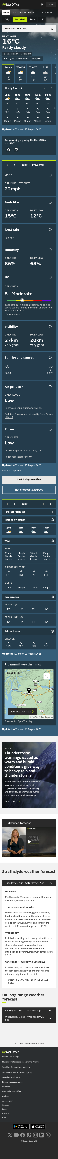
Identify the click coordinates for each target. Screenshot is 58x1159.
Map (32, 19)
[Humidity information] (49, 249)
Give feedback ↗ (20, 12)
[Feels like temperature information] (49, 202)
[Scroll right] (52, 88)
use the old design (42, 12)
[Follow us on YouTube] (16, 1135)
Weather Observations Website (16, 1067)
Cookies (5, 1105)
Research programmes (12, 1082)
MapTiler (35, 717)
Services (6, 1086)
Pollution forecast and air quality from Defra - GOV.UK (29, 416)
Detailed (20, 19)
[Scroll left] (44, 88)
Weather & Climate (11, 1077)
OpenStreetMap (47, 717)
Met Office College (10, 1056)
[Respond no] (16, 149)
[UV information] (49, 277)
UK (42, 19)
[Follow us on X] (9, 1135)
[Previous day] (7, 165)
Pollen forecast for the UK (18, 456)
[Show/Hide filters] (52, 512)
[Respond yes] (8, 149)
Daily (7, 19)
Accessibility (7, 1101)
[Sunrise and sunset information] (49, 357)
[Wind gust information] (49, 175)
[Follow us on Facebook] (22, 1135)
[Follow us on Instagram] (35, 1135)
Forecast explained (12, 470)
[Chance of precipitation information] (49, 229)
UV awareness (12, 314)
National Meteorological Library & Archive (20, 1062)
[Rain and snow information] (52, 631)
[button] (29, 691)
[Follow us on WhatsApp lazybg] (48, 1135)
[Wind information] (52, 541)
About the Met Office (11, 1091)
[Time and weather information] (52, 519)
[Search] (51, 28)
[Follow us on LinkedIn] (41, 1135)
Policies (5, 1096)
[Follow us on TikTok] (28, 1135)
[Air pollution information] (49, 386)
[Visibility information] (49, 326)
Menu (51, 4)
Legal (4, 1109)
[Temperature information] (52, 597)
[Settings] (42, 4)
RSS (4, 1117)
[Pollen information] (49, 429)
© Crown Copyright (29, 1141)
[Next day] (14, 165)
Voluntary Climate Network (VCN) (17, 1072)
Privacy (5, 1113)
